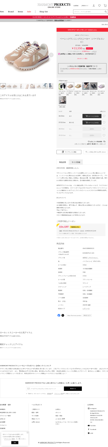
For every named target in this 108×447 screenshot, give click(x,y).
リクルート (3, 425)
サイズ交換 (35, 415)
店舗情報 (2, 428)
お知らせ (2, 419)
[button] (51, 55)
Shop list (44, 12)
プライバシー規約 (58, 393)
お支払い (58, 409)
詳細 (62, 71)
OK (15, 442)
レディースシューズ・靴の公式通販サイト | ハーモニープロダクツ (54, 5)
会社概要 (2, 422)
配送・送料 (35, 412)
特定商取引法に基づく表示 (8, 412)
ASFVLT (82, 35)
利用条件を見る (92, 30)
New (2, 12)
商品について (36, 419)
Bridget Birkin (94, 413)
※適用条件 (94, 51)
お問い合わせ (36, 422)
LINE (91, 433)
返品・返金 (59, 415)
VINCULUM (93, 417)
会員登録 (76, 5)
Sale (29, 12)
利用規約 (49, 393)
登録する (73, 388)
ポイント (58, 412)
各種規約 (2, 409)
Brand (11, 12)
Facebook (93, 429)
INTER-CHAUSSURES (96, 420)
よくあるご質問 (60, 419)
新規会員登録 (59, 20)
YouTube (93, 425)
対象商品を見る (75, 227)
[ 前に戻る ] (105, 24)
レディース (86, 308)
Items (20, 12)
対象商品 (73, 17)
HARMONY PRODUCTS (97, 411)
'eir (91, 422)
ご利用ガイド (84, 5)
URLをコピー (87, 315)
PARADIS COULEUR (96, 415)
